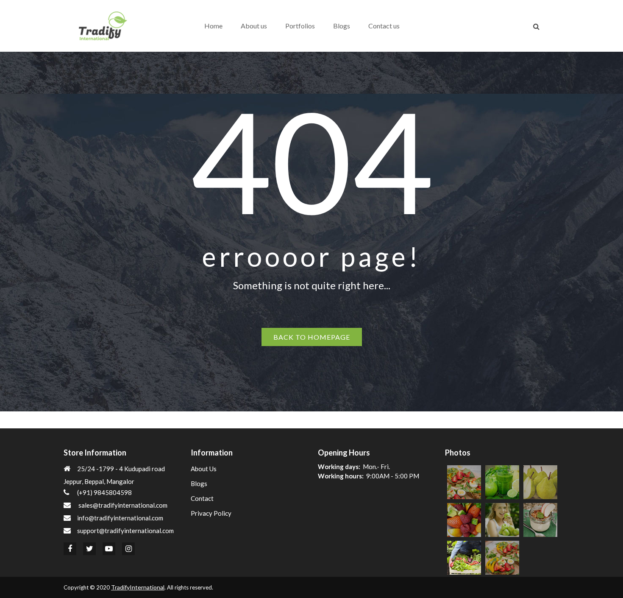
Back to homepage (311, 337)
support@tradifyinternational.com (125, 530)
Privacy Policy (211, 513)
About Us (204, 468)
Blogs (341, 26)
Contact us (384, 26)
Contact (202, 498)
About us (254, 26)
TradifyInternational (137, 587)
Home (213, 26)
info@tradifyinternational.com (120, 518)
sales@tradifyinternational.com (122, 505)
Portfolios (300, 26)
